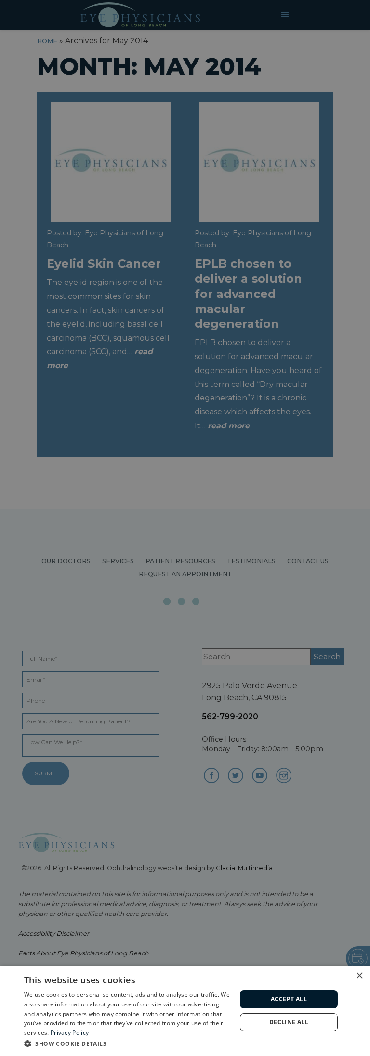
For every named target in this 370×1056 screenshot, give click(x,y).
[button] (127, 1043)
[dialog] (185, 1011)
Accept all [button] (289, 999)
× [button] (359, 975)
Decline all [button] (288, 1022)
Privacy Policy (70, 1033)
